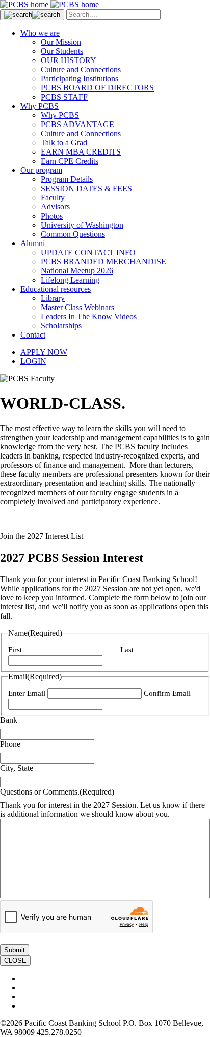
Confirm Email (167, 693)
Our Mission (61, 42)
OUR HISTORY (68, 60)
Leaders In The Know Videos (89, 316)
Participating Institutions (79, 78)
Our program (41, 170)
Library (53, 298)
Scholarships (61, 325)
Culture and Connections (81, 69)
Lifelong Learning (70, 280)
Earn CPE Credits (69, 161)
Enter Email (26, 693)
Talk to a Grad (64, 142)
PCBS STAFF (64, 97)
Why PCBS (39, 106)
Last (127, 650)
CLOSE (15, 960)
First (15, 650)
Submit (14, 950)
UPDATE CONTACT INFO (88, 252)
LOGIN (33, 361)
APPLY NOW (43, 352)
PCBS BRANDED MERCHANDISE (103, 261)
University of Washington (82, 225)
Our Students (62, 51)
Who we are (40, 32)
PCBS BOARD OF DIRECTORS (97, 87)
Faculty (53, 197)
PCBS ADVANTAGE (77, 124)
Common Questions (73, 234)
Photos (52, 215)
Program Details (67, 179)
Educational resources (55, 289)
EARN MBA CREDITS (81, 151)
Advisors (55, 206)
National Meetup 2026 (77, 270)
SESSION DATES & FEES (86, 188)
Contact (32, 334)
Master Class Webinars (77, 307)
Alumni (32, 243)
